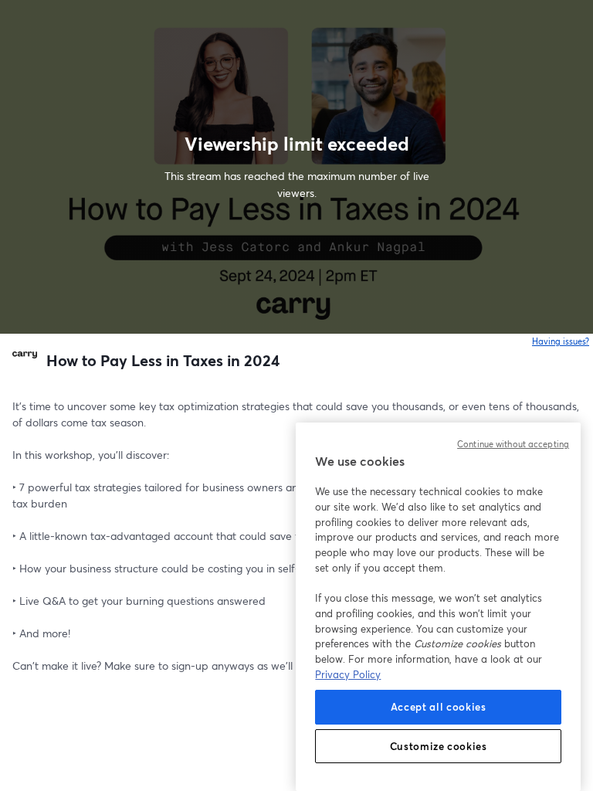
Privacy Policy (348, 674)
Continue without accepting (513, 444)
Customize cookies (438, 746)
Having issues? (561, 341)
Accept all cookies (438, 707)
